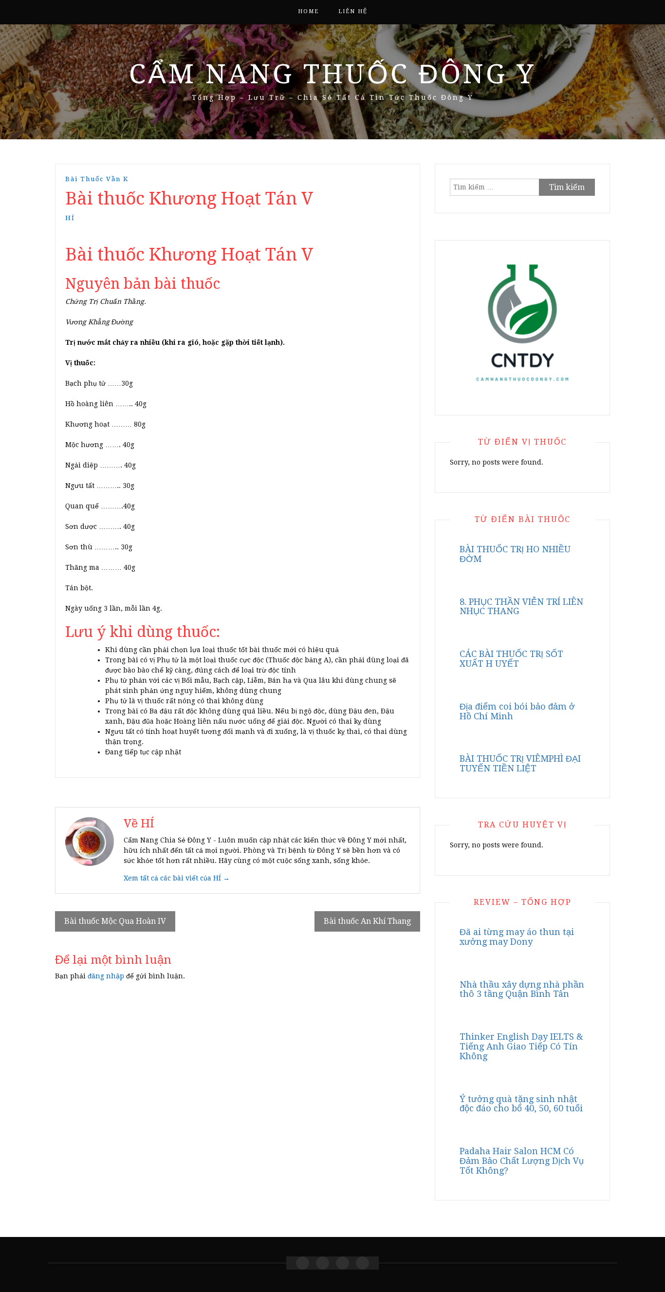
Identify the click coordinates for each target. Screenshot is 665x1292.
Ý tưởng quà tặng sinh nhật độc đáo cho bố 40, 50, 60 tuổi (521, 1104)
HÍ (70, 218)
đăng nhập (106, 976)
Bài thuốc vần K (97, 179)
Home (308, 11)
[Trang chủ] (302, 1263)
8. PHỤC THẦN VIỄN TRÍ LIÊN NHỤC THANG (521, 607)
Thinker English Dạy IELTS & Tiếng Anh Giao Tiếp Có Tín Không (521, 1046)
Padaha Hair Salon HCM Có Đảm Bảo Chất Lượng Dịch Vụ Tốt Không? (522, 1161)
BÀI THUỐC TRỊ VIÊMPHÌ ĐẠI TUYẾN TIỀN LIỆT (520, 763)
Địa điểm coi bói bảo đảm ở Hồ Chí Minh (517, 711)
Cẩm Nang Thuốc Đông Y (332, 74)
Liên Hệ (353, 11)
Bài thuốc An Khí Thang (367, 921)
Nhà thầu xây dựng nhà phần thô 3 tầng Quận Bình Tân (522, 989)
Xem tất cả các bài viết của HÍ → (177, 878)
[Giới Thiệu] (322, 1263)
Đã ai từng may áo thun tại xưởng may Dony (517, 937)
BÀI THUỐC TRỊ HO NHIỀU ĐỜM (515, 554)
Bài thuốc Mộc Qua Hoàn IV (115, 921)
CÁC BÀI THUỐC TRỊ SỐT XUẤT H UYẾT (511, 659)
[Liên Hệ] (342, 1263)
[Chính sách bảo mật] (362, 1263)
